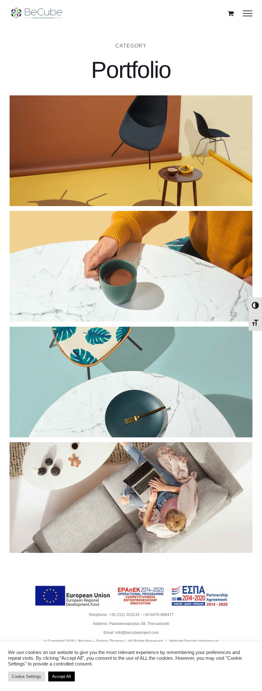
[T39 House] (131, 382)
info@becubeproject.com (137, 632)
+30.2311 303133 (124, 615)
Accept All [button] (61, 676)
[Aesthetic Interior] (131, 150)
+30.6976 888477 (158, 615)
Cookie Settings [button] (26, 676)
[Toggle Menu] (247, 13)
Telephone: (99, 615)
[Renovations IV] (131, 266)
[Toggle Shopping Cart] (231, 13)
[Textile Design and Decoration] (131, 497)
